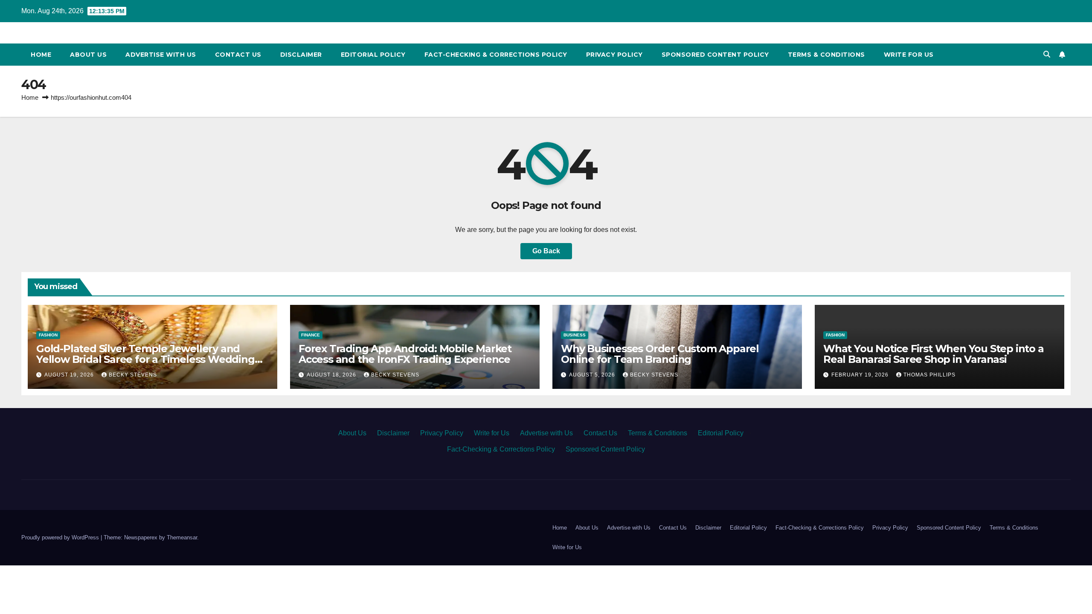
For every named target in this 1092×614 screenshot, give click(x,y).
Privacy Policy (614, 54)
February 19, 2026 (860, 375)
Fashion (48, 335)
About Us (88, 54)
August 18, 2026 (332, 375)
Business (574, 335)
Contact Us (238, 54)
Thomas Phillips (929, 375)
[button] (1046, 54)
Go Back (546, 251)
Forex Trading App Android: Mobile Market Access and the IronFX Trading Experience (405, 353)
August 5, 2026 (593, 375)
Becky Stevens (133, 375)
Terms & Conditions (826, 54)
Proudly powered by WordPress (61, 537)
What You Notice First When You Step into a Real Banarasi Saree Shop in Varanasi (933, 353)
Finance (310, 335)
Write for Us (909, 54)
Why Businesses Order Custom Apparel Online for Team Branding (660, 353)
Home (41, 54)
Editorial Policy (373, 54)
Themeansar (182, 537)
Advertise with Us (160, 54)
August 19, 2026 (70, 375)
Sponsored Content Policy (715, 54)
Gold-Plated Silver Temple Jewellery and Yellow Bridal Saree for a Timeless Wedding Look (145, 359)
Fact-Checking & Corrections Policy (495, 54)
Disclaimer (301, 54)
